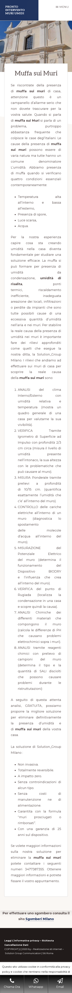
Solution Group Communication (23, 953)
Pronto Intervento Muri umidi (15, 10)
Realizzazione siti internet (47, 949)
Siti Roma (47, 953)
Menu (64, 7)
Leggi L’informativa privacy (21, 940)
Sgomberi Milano (39, 919)
